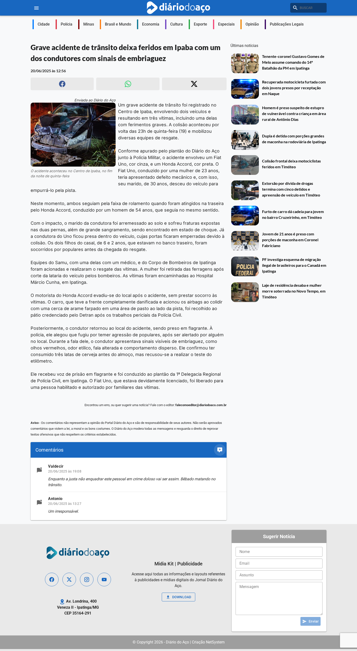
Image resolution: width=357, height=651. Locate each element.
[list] (129, 489)
